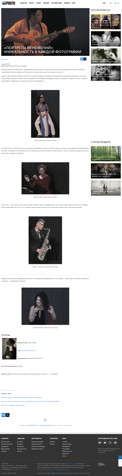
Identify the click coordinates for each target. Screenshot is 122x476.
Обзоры (52, 444)
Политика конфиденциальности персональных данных (53, 469)
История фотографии (38, 446)
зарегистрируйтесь (46, 425)
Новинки (52, 441)
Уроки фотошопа (36, 444)
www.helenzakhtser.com (29, 350)
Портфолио (4, 446)
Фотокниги (65, 453)
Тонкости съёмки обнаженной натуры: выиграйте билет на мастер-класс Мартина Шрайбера (30, 401)
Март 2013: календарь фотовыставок (12, 405)
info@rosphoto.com (16, 469)
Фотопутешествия (6, 444)
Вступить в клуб (67, 451)
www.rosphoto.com (109, 450)
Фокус (31, 3)
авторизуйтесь (32, 425)
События (23, 3)
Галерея (67, 3)
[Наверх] (119, 469)
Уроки (38, 3)
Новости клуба (66, 444)
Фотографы (66, 449)
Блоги (64, 456)
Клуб (73, 3)
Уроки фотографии (37, 441)
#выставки (4, 59)
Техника (46, 3)
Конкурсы (20, 444)
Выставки (20, 441)
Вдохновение (5, 449)
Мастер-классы (22, 449)
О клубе (64, 441)
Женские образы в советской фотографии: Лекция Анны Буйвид (21, 397)
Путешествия (56, 3)
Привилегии (66, 446)
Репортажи (20, 446)
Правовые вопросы (37, 449)
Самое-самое (5, 441)
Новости (19, 451)
